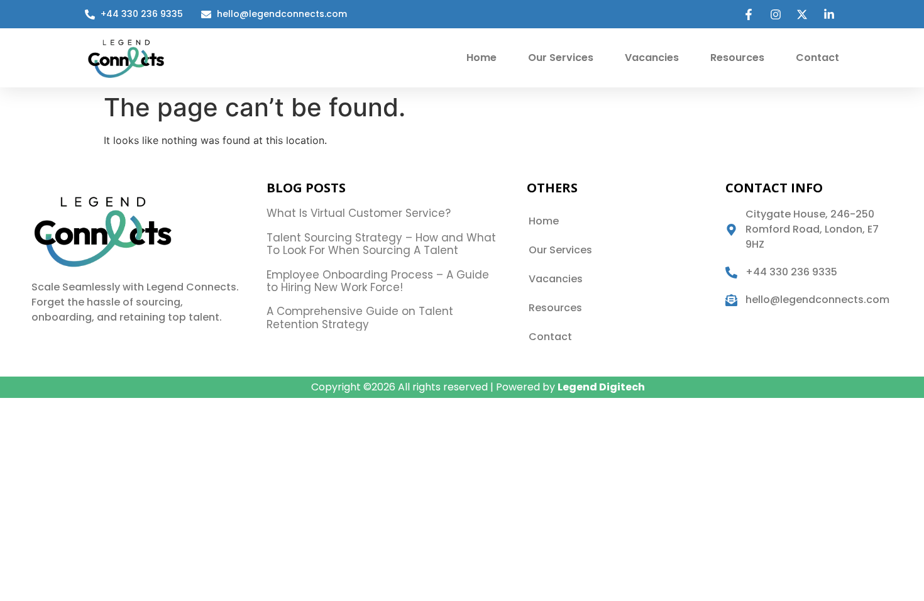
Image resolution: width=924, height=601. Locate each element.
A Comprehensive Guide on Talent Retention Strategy (360, 317)
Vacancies (652, 57)
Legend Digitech (601, 387)
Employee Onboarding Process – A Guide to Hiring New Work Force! (378, 281)
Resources (737, 57)
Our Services (560, 57)
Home (481, 57)
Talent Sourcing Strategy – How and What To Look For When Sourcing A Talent (381, 244)
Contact (817, 57)
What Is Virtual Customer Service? (359, 213)
